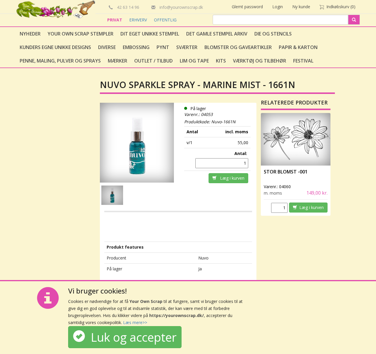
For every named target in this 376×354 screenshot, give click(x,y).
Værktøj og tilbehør (259, 61)
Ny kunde (301, 6)
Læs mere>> (135, 322)
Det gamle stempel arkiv (216, 34)
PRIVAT (115, 20)
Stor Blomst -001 (286, 171)
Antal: (241, 153)
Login (277, 6)
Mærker (117, 61)
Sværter (186, 47)
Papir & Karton (298, 47)
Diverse (107, 47)
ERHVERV (138, 20)
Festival (303, 61)
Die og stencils (273, 34)
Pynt (163, 47)
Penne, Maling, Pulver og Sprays (60, 61)
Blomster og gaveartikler (238, 47)
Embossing (136, 47)
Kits (221, 61)
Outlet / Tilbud (153, 61)
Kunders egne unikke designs (55, 47)
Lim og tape (194, 61)
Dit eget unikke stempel (149, 34)
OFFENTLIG (165, 20)
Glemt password (247, 6)
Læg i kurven (230, 178)
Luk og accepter (131, 337)
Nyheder (30, 34)
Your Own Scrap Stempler (80, 34)
